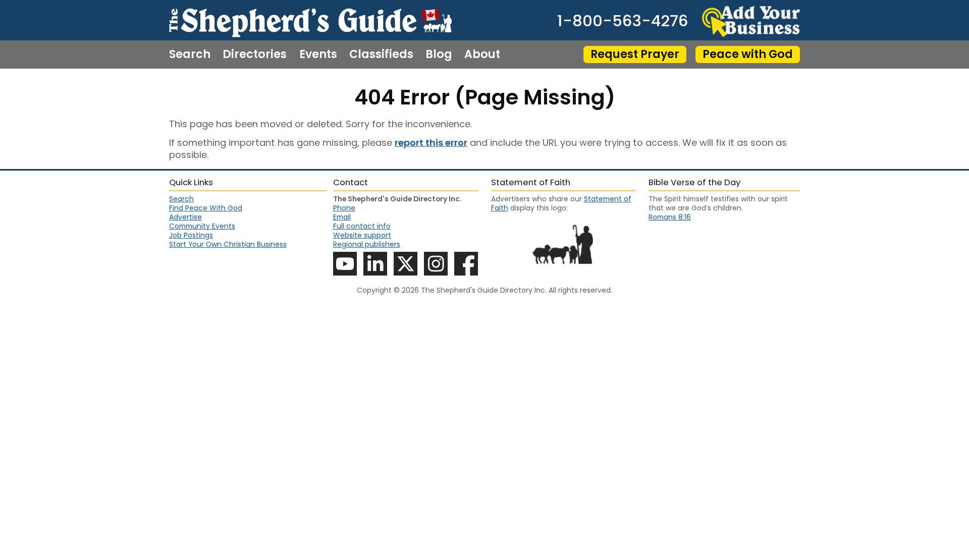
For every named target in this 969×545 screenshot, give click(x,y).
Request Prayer (634, 54)
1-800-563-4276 (622, 21)
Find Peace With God (205, 208)
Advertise (185, 217)
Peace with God (748, 54)
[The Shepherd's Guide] (310, 20)
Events (318, 54)
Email (342, 217)
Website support (362, 235)
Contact (193, 82)
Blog (438, 54)
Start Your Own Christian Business (228, 244)
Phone (344, 208)
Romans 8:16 (670, 217)
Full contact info (362, 226)
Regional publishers (366, 244)
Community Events (202, 226)
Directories (255, 54)
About (482, 54)
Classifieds (381, 54)
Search (189, 54)
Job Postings (191, 235)
